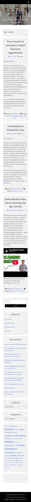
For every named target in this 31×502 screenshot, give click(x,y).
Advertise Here (9, 323)
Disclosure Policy (10, 327)
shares (13, 462)
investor (19, 452)
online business (17, 189)
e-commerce (15, 113)
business (7, 116)
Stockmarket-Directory (15, 14)
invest (13, 445)
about (6, 426)
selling (6, 462)
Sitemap (7, 331)
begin (9, 426)
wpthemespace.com (21, 499)
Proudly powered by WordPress (15, 497)
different (15, 432)
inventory (8, 445)
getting (18, 442)
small (24, 116)
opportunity (19, 116)
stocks (17, 465)
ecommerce (15, 191)
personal (20, 458)
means (6, 458)
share (9, 462)
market (11, 291)
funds (15, 442)
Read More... (7, 108)
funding (9, 441)
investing (20, 445)
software (21, 462)
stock (19, 291)
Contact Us (8, 319)
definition (8, 432)
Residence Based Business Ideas (14, 384)
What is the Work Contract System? (15, 344)
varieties (7, 467)
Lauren (21, 56)
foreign (17, 438)
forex (21, 438)
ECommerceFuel (10, 388)
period (15, 458)
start (9, 465)
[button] (28, 2)
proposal (16, 460)
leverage (12, 116)
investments (10, 452)
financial (12, 438)
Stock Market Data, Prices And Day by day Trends (15, 203)
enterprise (20, 435)
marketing (20, 455)
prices (15, 291)
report (21, 460)
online (10, 458)
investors (7, 455)
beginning (14, 426)
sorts (6, 465)
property (11, 460)
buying (16, 429)
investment (11, 448)
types (20, 465)
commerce (22, 429)
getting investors (17, 289)
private (6, 460)
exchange (7, 438)
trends (14, 118)
